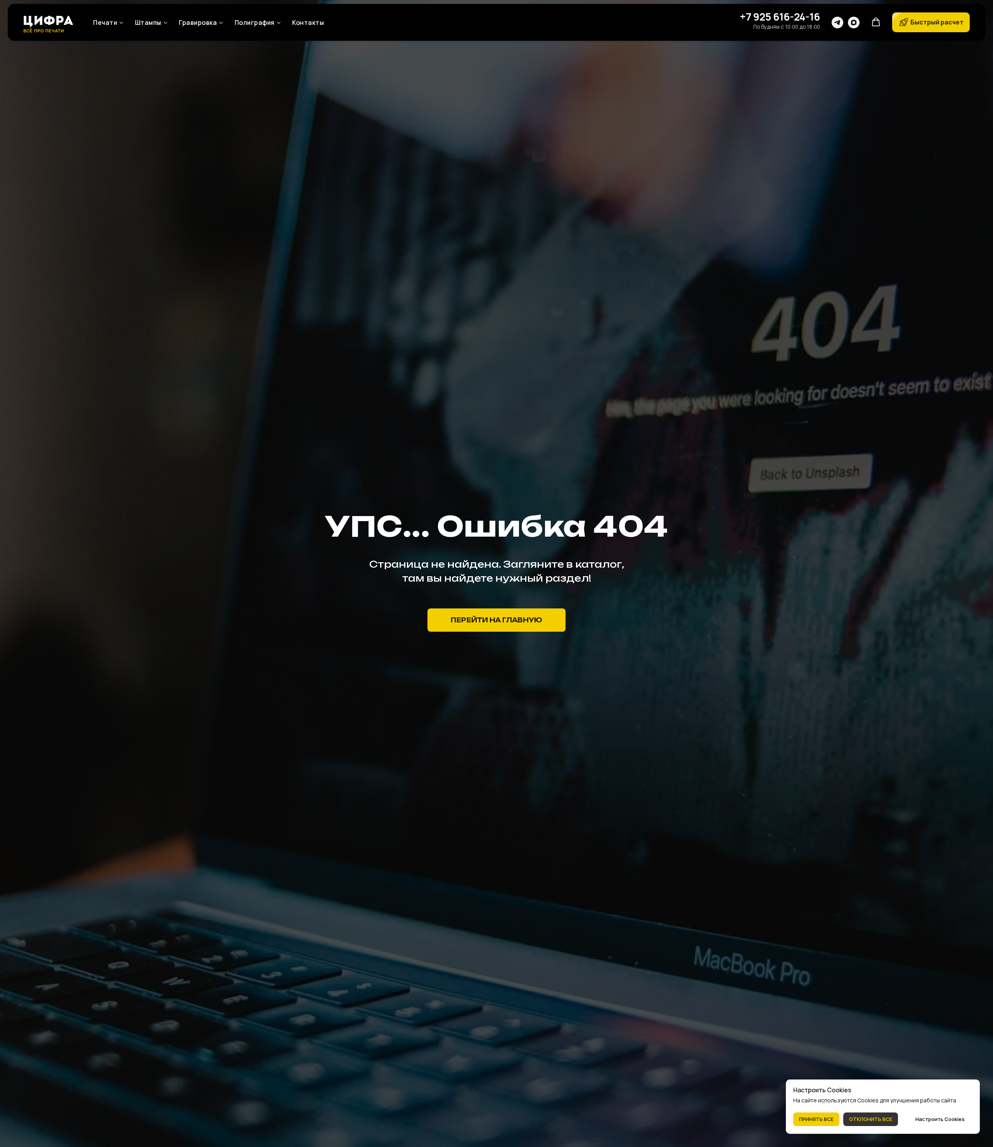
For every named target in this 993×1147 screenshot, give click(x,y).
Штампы (148, 22)
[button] (876, 22)
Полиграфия (255, 22)
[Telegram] (837, 22)
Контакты (308, 22)
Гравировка (198, 22)
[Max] (854, 22)
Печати (105, 22)
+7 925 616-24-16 (780, 17)
